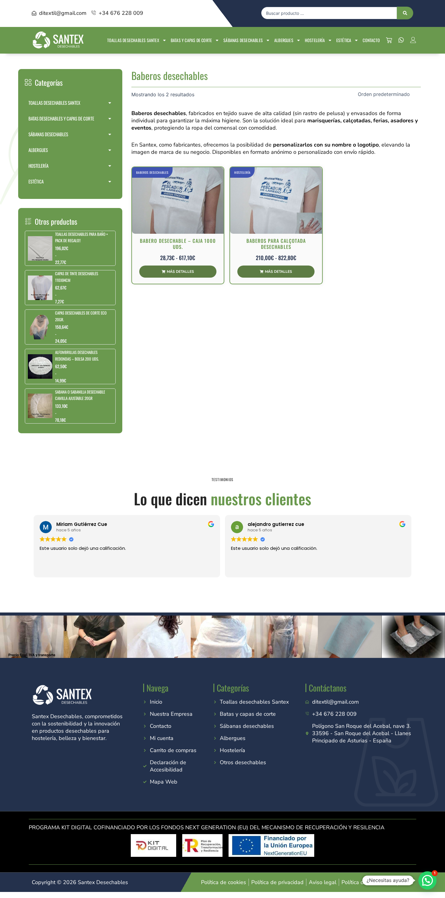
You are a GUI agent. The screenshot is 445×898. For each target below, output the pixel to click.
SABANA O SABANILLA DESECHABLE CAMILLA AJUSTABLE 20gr (80, 395)
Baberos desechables (152, 172)
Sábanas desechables (243, 40)
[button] (427, 880)
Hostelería (315, 40)
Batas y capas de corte (191, 40)
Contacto (371, 40)
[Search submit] (405, 13)
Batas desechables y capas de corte (61, 118)
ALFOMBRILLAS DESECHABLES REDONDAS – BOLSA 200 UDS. (77, 355)
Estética (343, 40)
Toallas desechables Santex (133, 40)
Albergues (283, 40)
